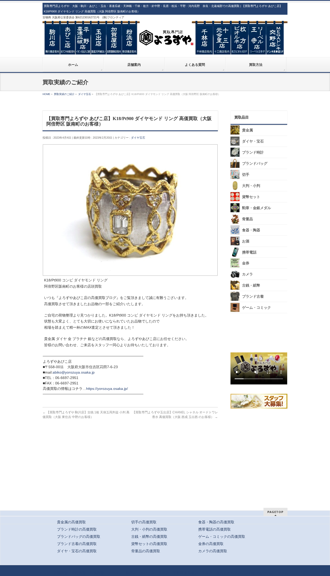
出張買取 (97, 573)
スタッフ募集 (260, 401)
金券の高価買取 (211, 544)
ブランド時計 (253, 152)
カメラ (247, 274)
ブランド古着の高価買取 (77, 544)
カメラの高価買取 (212, 551)
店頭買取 (61, 573)
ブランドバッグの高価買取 (78, 536)
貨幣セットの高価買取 (149, 544)
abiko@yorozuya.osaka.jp (74, 372)
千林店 (207, 573)
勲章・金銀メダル (256, 208)
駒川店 (131, 573)
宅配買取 (79, 573)
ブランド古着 (253, 296)
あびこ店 (147, 573)
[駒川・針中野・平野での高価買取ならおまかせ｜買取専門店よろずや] (165, 48)
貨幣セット (251, 197)
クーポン (115, 573)
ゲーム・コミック (256, 308)
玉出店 (163, 573)
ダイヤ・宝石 (253, 141)
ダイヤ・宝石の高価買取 (77, 551)
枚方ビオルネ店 (228, 573)
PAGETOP (275, 512)
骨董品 (247, 219)
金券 (245, 263)
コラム (282, 573)
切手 (245, 175)
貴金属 (247, 130)
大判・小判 (251, 186)
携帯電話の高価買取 (214, 529)
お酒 (245, 241)
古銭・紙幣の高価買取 (149, 536)
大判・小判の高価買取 (149, 529)
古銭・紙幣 (251, 285)
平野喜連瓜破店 (185, 573)
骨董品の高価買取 (145, 551)
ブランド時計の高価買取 (77, 529)
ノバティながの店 (259, 573)
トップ (44, 573)
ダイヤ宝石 (138, 137)
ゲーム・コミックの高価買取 (221, 536)
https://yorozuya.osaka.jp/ (107, 388)
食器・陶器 (251, 230)
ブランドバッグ (254, 163)
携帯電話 (249, 252)
